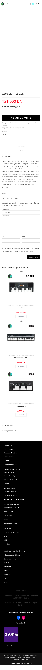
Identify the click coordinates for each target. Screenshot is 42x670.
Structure (7, 544)
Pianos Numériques (10, 476)
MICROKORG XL (21, 406)
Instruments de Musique (22, 123)
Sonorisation (8, 446)
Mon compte (8, 567)
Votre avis (6, 216)
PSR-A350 (21, 308)
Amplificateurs (9, 457)
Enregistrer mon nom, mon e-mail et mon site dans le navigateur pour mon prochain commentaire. (20, 249)
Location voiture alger (11, 646)
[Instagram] (23, 618)
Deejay (6, 536)
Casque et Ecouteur (10, 453)
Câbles (6, 540)
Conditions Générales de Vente (14, 551)
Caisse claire (8, 515)
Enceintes (7, 461)
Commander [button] (21, 415)
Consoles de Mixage (10, 465)
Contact (6, 563)
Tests (5, 578)
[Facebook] (18, 618)
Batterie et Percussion (11, 504)
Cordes (6, 520)
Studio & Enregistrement (12, 532)
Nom (4, 236)
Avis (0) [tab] (21, 150)
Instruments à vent (10, 524)
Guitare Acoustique (10, 495)
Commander (21, 316)
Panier (6, 571)
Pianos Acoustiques (10, 480)
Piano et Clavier (9, 473)
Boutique (7, 575)
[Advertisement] (21, 30)
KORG (23, 128)
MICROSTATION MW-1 (20, 358)
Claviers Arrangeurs (15, 128)
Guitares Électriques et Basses (14, 499)
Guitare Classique (10, 492)
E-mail (25, 236)
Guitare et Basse (9, 488)
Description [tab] (21, 146)
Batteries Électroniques (12, 507)
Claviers (12, 123)
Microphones (8, 449)
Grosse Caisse (8, 511)
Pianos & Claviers (29, 305)
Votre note (6, 209)
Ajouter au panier (21, 118)
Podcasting (7, 528)
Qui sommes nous (10, 559)
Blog (5, 582)
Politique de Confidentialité (13, 555)
